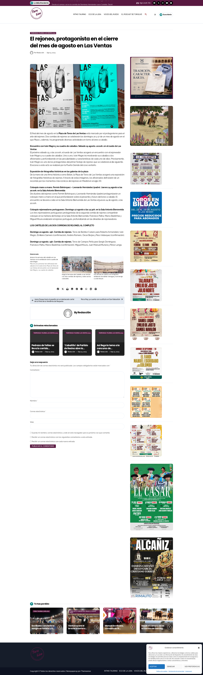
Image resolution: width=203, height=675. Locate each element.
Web (32, 422)
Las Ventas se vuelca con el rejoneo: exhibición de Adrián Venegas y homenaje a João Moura (108, 276)
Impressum (188, 671)
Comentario (35, 370)
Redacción (84, 312)
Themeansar (86, 671)
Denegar (171, 666)
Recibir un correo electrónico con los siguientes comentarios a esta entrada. (62, 437)
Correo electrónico (38, 411)
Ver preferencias (192, 666)
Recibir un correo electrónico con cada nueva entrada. (53, 441)
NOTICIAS (146, 611)
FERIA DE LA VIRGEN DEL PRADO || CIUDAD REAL (83, 612)
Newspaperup (71, 671)
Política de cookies (161, 671)
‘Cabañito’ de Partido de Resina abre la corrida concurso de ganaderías (76, 350)
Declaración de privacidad (176, 671)
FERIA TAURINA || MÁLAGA (41, 611)
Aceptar (153, 666)
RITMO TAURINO (79, 14)
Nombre (34, 401)
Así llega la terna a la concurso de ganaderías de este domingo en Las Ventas (109, 350)
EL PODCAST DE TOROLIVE (131, 14)
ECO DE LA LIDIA (95, 14)
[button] (199, 648)
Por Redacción (39, 53)
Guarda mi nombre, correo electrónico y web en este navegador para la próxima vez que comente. (71, 433)
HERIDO (109, 611)
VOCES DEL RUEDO (111, 14)
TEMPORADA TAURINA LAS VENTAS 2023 (43, 33)
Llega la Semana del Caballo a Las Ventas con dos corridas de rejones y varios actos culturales (76, 276)
